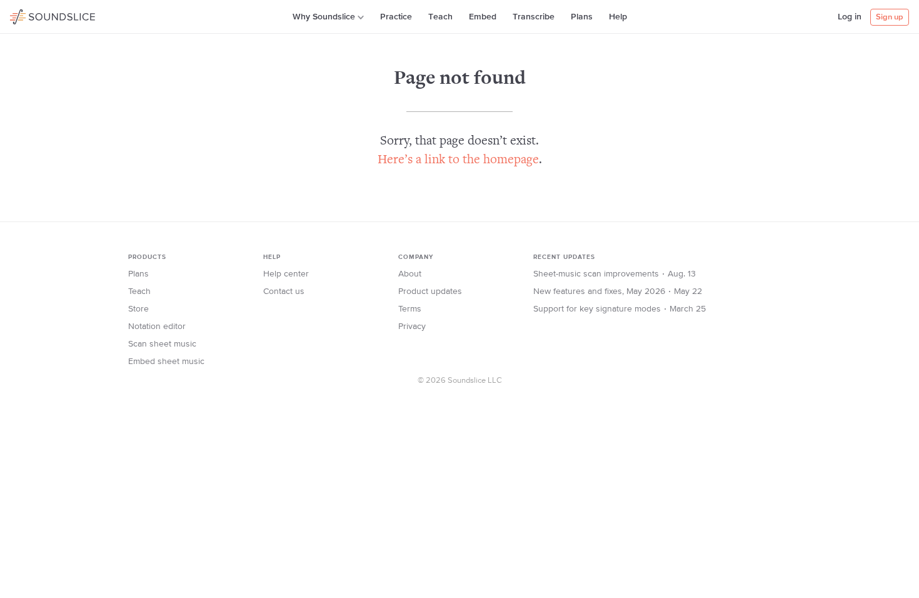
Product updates (430, 291)
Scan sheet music (162, 344)
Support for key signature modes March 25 (619, 309)
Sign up (889, 17)
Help (618, 17)
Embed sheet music (166, 361)
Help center (286, 274)
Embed (482, 17)
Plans (582, 17)
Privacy (412, 326)
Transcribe (534, 17)
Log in (849, 17)
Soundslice (34, 15)
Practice (396, 17)
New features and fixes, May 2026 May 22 (617, 291)
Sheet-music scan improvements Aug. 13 (614, 274)
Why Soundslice (324, 17)
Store (138, 309)
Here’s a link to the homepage (458, 160)
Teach (440, 17)
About (409, 274)
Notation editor (157, 326)
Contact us (283, 291)
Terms (409, 309)
